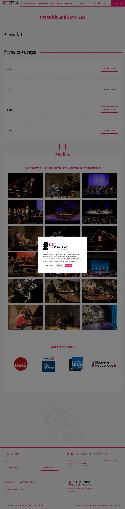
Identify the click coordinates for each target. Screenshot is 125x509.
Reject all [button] (59, 265)
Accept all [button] (68, 265)
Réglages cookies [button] (48, 265)
